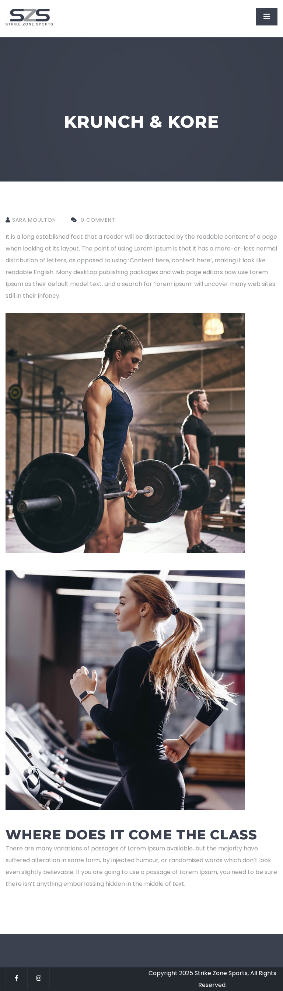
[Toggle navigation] (266, 16)
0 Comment (97, 220)
